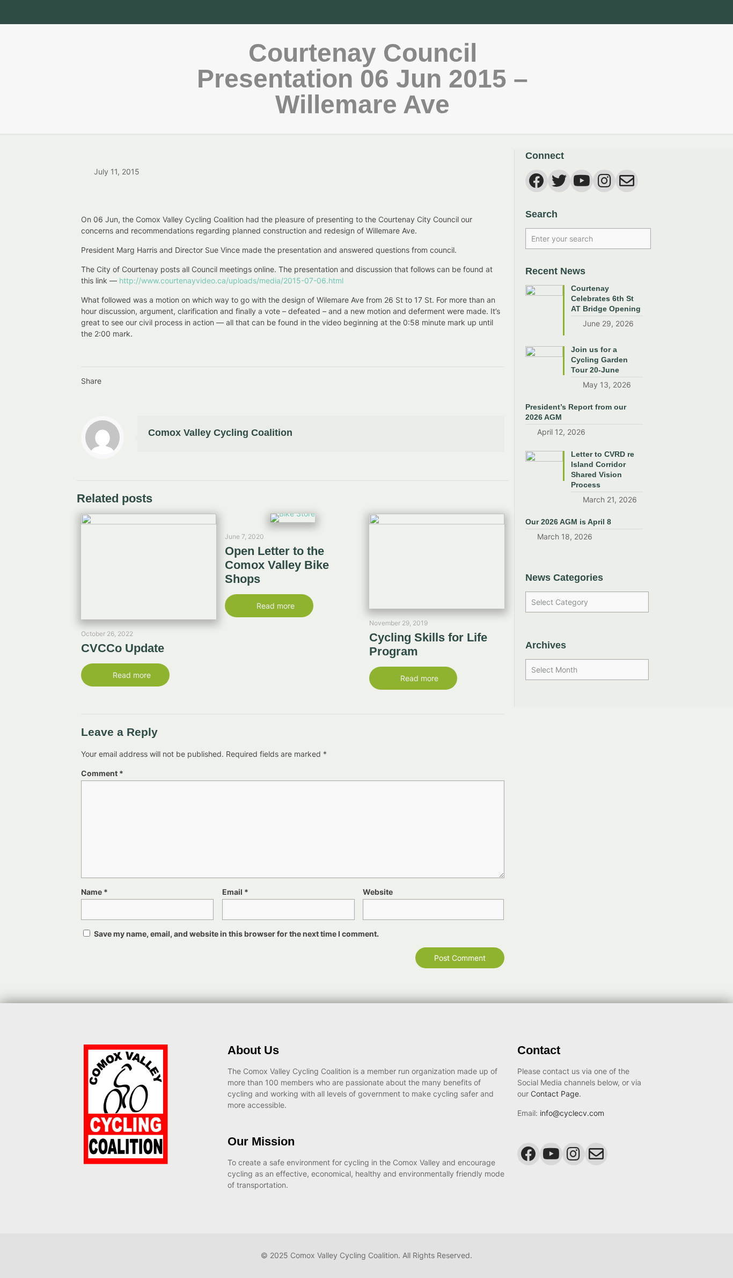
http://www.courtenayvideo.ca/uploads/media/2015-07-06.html (231, 280)
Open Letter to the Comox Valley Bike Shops (277, 565)
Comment (102, 773)
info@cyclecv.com (572, 1113)
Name (94, 891)
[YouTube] (615, 12)
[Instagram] (630, 12)
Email (235, 891)
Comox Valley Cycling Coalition (220, 432)
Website (378, 891)
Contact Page (555, 1093)
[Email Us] (644, 12)
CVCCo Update (122, 648)
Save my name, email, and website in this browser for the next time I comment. (236, 933)
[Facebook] (601, 12)
